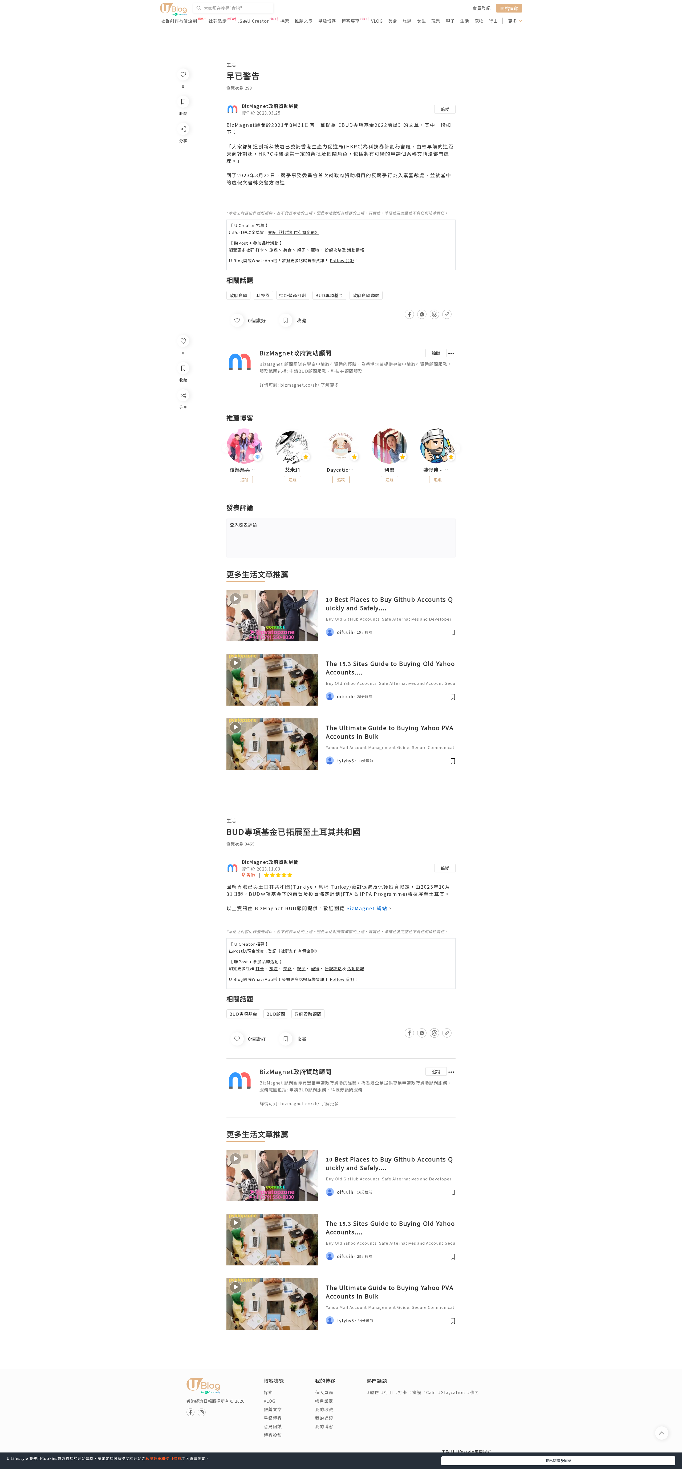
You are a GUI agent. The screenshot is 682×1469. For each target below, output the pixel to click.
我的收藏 (324, 1409)
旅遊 (407, 21)
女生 (421, 21)
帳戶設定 (324, 1401)
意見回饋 (273, 1426)
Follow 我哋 (342, 260)
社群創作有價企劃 (179, 21)
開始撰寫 (509, 8)
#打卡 (401, 1392)
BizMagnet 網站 (366, 908)
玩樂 (435, 21)
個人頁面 (324, 1392)
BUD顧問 (275, 1014)
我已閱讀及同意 (558, 1460)
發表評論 (243, 524)
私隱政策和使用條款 (163, 1458)
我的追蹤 (324, 1418)
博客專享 (351, 21)
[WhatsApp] (183, 424)
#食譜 (415, 1392)
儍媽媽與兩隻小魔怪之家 (244, 470)
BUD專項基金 (329, 295)
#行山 (387, 1392)
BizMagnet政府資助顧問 (270, 105)
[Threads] (183, 440)
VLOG (377, 21)
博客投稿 (273, 1435)
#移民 (473, 1392)
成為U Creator (253, 21)
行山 (493, 21)
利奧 (389, 470)
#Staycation (451, 1392)
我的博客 (324, 1426)
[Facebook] (183, 409)
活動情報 (355, 250)
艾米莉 (292, 470)
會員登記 (482, 8)
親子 (450, 21)
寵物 (479, 21)
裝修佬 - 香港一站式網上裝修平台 (437, 470)
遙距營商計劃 (292, 295)
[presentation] (226, 448)
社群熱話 (218, 21)
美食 (392, 21)
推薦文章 (304, 21)
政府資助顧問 (366, 295)
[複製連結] (183, 455)
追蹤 (445, 109)
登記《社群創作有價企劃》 (293, 232)
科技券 (263, 295)
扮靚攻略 (333, 250)
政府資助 (238, 295)
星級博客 (327, 21)
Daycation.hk (341, 470)
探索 (284, 21)
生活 (464, 21)
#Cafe (429, 1392)
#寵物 (373, 1392)
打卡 (259, 250)
